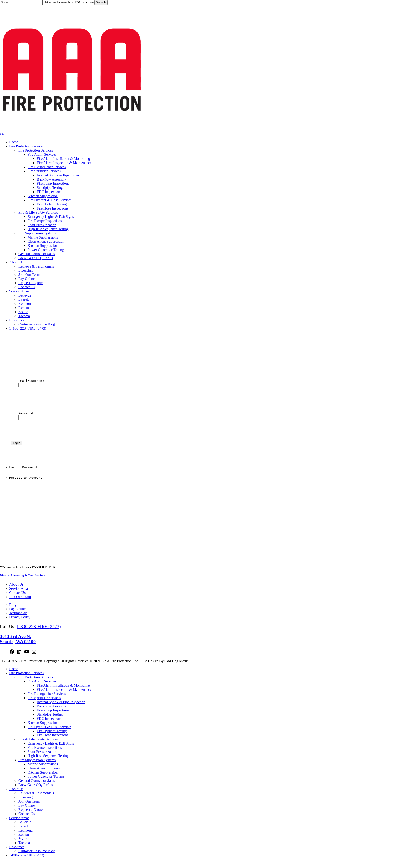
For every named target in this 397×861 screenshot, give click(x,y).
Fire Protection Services (26, 673)
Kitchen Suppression (43, 723)
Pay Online (17, 609)
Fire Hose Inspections (52, 735)
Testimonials (18, 613)
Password (16, 415)
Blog (12, 605)
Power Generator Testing (46, 776)
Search (101, 2)
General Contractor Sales (36, 781)
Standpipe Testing (50, 714)
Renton (23, 834)
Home (13, 669)
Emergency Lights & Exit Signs (51, 743)
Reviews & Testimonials (36, 793)
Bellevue (24, 822)
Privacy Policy (19, 617)
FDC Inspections (49, 718)
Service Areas (19, 588)
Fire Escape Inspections (45, 747)
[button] (4, 134)
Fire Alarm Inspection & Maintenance (64, 689)
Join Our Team (20, 597)
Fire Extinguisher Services (47, 694)
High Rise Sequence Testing (48, 756)
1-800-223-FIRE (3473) (39, 626)
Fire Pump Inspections (53, 710)
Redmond (25, 830)
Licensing (25, 797)
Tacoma (24, 843)
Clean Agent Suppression (46, 768)
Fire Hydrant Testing (52, 731)
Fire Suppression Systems (37, 760)
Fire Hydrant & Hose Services (49, 727)
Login (16, 443)
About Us (16, 584)
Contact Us (17, 593)
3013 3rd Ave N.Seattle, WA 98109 (18, 639)
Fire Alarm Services (42, 681)
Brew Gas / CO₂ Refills (35, 785)
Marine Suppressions (43, 764)
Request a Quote (30, 810)
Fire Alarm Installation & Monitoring (63, 685)
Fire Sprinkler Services (44, 698)
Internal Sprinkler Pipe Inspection (61, 702)
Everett (23, 826)
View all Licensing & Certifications (22, 575)
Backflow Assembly (51, 706)
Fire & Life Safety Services (38, 739)
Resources (16, 847)
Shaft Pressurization (42, 752)
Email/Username (22, 383)
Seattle (23, 839)
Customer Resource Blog (36, 851)
